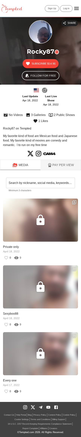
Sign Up (52, 8)
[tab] (20, 165)
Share (72, 23)
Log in (66, 8)
